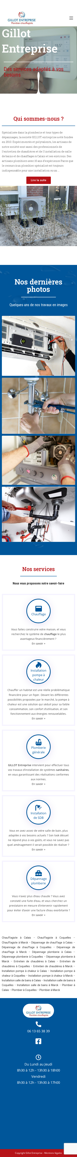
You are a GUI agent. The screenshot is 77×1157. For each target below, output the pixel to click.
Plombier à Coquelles (24, 989)
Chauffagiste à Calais (16, 937)
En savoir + (38, 643)
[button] (38, 180)
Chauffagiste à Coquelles (54, 937)
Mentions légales (53, 1153)
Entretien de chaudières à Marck (53, 966)
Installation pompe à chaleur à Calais (24, 970)
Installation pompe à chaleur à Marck (50, 975)
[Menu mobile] (71, 17)
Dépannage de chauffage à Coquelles (26, 947)
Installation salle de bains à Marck (37, 985)
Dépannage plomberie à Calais (52, 951)
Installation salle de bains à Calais (21, 980)
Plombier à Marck (49, 989)
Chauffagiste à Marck (15, 942)
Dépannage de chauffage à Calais (52, 942)
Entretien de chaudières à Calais (34, 961)
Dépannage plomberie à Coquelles (22, 956)
